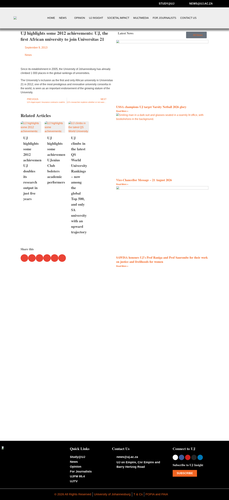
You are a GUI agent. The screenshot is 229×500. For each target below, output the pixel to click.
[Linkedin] (200, 457)
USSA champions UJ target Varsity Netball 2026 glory (151, 107)
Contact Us (188, 17)
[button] (219, 18)
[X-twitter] (175, 457)
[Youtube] (187, 457)
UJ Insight (96, 17)
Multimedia (141, 17)
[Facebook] (181, 457)
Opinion (79, 17)
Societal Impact (118, 17)
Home (51, 17)
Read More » (122, 111)
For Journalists (164, 17)
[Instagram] (194, 457)
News (63, 17)
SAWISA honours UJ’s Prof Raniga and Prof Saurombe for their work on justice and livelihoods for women (162, 259)
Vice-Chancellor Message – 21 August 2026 (144, 180)
